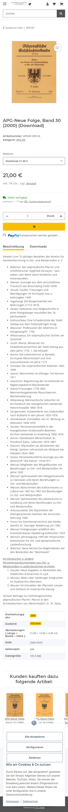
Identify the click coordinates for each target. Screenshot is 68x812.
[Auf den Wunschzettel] (57, 48)
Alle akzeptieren (35, 736)
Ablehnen (35, 757)
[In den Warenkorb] (6, 39)
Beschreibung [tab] (13, 246)
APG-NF (20, 140)
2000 (33, 615)
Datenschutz (30, 801)
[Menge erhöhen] (61, 216)
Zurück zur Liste (13, 27)
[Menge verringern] (7, 216)
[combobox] (34, 161)
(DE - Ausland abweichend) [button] (37, 201)
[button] (47, 4)
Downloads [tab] (38, 246)
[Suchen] (61, 13)
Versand (31, 183)
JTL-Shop (40, 807)
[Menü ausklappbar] (5, 2)
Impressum (12, 801)
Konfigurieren (34, 747)
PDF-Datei (35, 623)
